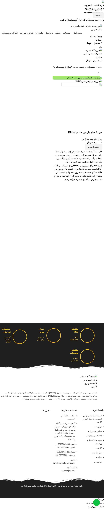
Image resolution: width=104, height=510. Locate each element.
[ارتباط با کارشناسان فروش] (96, 502)
